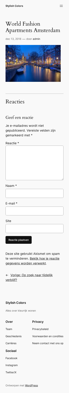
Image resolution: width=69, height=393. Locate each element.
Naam (11, 186)
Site (8, 221)
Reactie (12, 143)
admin (36, 38)
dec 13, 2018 (13, 38)
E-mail (11, 203)
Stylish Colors (14, 5)
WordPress (31, 385)
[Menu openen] (61, 6)
